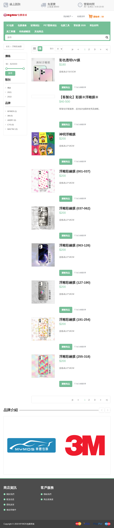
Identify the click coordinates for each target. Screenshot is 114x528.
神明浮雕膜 (67, 134)
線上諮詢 (15, 4)
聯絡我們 (47, 494)
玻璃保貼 (35, 25)
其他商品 (38, 31)
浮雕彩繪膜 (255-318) (74, 356)
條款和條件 (11, 510)
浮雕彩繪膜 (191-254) (74, 319)
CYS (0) (10, 125)
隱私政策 (10, 504)
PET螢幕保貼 (50, 25)
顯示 (52, 49)
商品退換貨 (48, 499)
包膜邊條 (22, 25)
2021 (9, 92)
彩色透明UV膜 (69, 60)
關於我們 (10, 494)
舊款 (9, 88)
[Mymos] (15, 16)
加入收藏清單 (81, 87)
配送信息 (10, 499)
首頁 (8, 46)
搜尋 (10, 73)
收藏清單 (81, 16)
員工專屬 (10, 31)
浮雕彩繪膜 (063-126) (74, 245)
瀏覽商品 (66, 87)
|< (72, 49)
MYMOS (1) (12, 111)
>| (106, 49)
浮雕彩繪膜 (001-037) (74, 171)
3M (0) (10, 116)
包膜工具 (65, 25)
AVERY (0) (11, 120)
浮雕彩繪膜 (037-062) (74, 208)
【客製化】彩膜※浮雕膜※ (78, 97)
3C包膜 (10, 25)
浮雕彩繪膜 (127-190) (74, 282)
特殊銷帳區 (24, 31)
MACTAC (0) (12, 129)
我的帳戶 (67, 16)
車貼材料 (94, 25)
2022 (9, 97)
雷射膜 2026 (80, 25)
